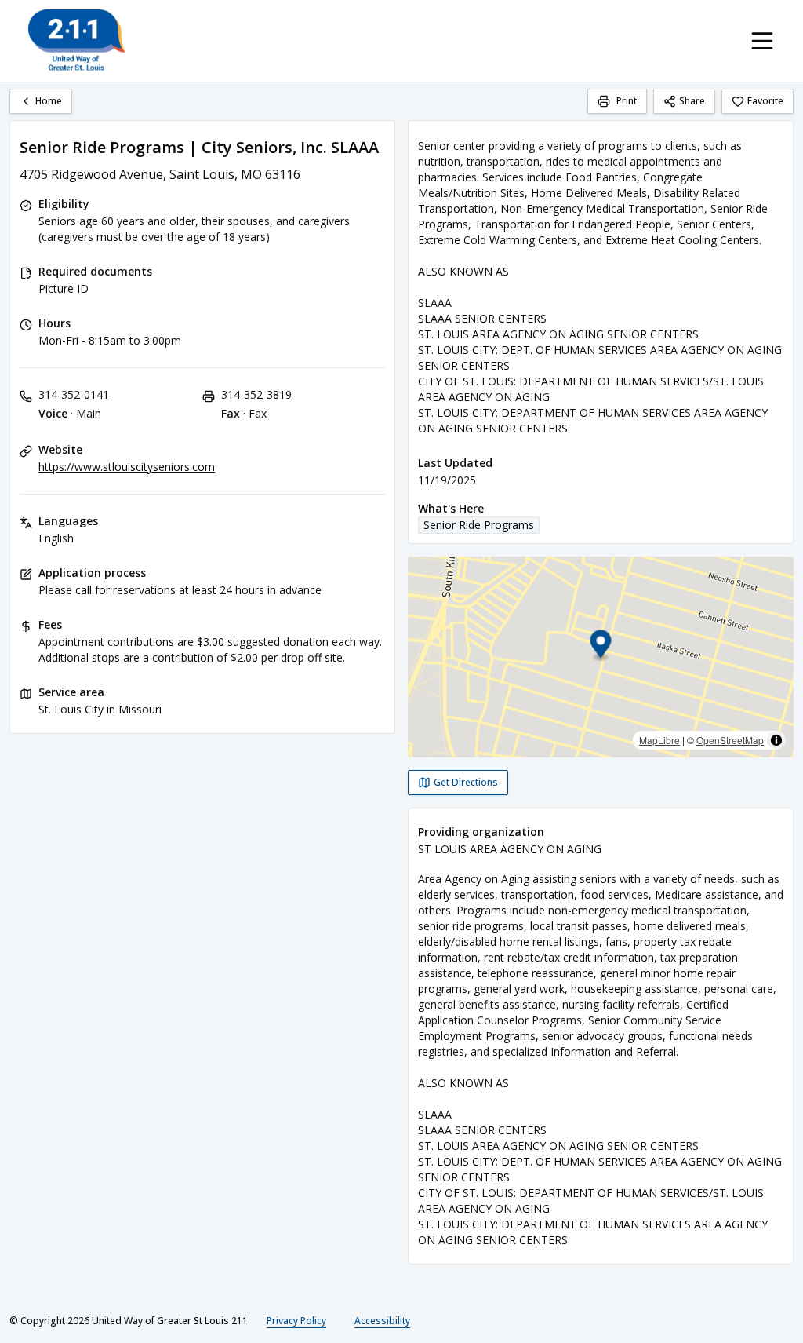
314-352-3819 (256, 394)
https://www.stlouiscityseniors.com (126, 466)
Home (48, 101)
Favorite (765, 101)
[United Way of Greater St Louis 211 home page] (76, 40)
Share (692, 101)
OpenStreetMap (730, 739)
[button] (601, 646)
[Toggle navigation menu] (762, 40)
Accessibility (382, 1320)
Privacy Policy (296, 1320)
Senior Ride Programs (478, 524)
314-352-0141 (73, 394)
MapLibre (659, 739)
